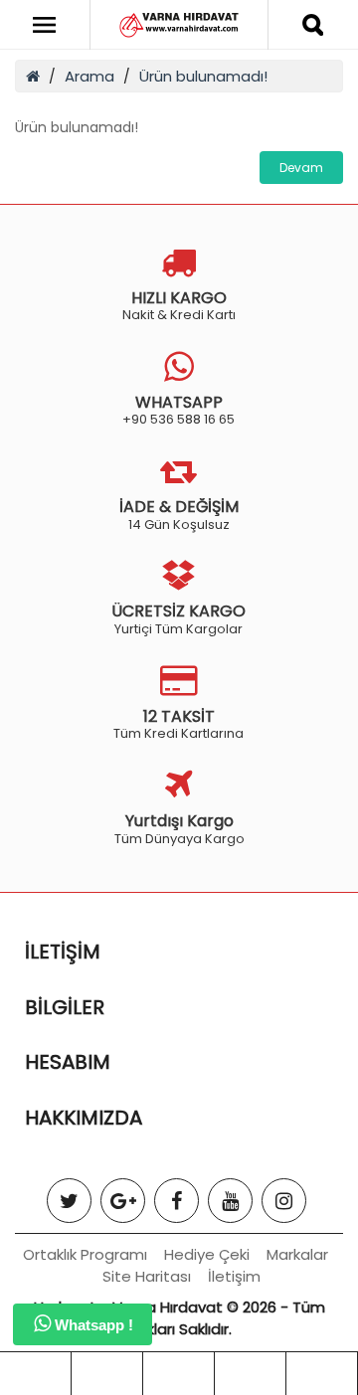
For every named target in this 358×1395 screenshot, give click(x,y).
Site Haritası (146, 1276)
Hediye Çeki (207, 1254)
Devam (301, 167)
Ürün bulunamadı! (203, 76)
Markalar (297, 1254)
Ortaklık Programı (85, 1254)
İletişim (234, 1276)
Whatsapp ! (92, 1324)
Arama (89, 76)
